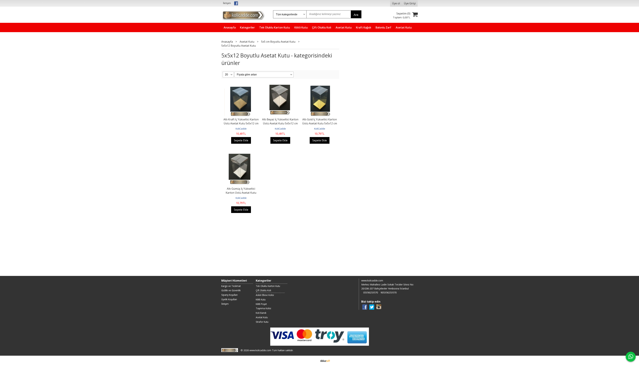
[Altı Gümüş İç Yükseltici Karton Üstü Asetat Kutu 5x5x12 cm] (241, 154)
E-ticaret (314, 360)
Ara (356, 14)
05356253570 (370, 292)
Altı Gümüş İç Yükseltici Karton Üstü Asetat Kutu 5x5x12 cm (241, 192)
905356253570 (389, 292)
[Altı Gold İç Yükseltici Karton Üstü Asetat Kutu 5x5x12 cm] (319, 85)
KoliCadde (241, 128)
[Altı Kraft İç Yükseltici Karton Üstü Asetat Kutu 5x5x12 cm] (241, 85)
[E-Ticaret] (325, 360)
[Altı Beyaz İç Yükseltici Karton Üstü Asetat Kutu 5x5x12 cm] (280, 85)
